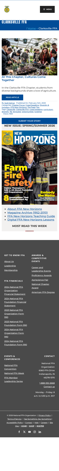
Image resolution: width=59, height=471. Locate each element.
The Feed (31, 107)
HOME (24, 426)
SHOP (31, 426)
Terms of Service (14, 419)
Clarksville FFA (22, 109)
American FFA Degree (43, 292)
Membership (11, 270)
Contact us (49, 386)
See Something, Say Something (37, 419)
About (24, 209)
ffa (11, 112)
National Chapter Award (40, 286)
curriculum (48, 109)
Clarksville (11, 109)
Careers (44, 422)
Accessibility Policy (15, 422)
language (17, 112)
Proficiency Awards (42, 275)
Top (37, 107)
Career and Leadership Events (41, 269)
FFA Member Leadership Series (13, 379)
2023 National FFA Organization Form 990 (14, 313)
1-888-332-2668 (47, 383)
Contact (28, 422)
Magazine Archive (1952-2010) (27, 212)
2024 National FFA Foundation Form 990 (15, 343)
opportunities (28, 112)
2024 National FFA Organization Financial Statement (14, 290)
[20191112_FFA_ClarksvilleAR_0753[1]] (29, 39)
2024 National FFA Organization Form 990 (14, 333)
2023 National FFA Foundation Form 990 (15, 323)
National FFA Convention (10, 367)
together (38, 112)
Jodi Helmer (9, 103)
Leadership (10, 265)
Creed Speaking (32, 105)
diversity (5, 112)
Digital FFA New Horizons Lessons (30, 219)
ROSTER (40, 426)
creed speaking (36, 109)
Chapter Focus (18, 105)
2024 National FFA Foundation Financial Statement (15, 302)
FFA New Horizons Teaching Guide (31, 216)
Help (37, 422)
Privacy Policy (45, 415)
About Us (9, 261)
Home (32, 28)
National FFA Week (14, 373)
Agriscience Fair (40, 280)
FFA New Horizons (18, 107)
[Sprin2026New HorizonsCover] (29, 132)
